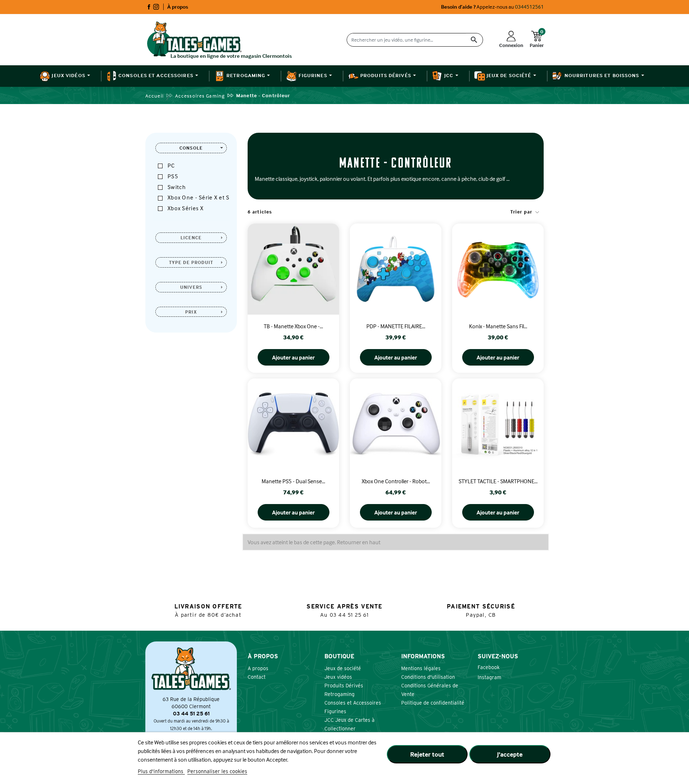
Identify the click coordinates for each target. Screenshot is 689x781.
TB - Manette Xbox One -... (293, 326)
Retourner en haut (358, 542)
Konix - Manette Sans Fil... (498, 326)
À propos (177, 6)
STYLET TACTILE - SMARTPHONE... (498, 481)
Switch (177, 186)
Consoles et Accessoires (352, 703)
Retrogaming (339, 694)
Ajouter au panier (293, 357)
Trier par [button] (522, 211)
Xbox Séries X (186, 208)
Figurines (335, 711)
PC (171, 165)
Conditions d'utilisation (428, 677)
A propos (258, 668)
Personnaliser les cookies (217, 771)
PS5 (173, 176)
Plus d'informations (161, 771)
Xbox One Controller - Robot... (396, 481)
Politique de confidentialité (432, 703)
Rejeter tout (427, 754)
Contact (257, 677)
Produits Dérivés (343, 685)
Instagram (156, 6)
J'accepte (509, 754)
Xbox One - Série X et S (198, 197)
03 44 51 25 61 (349, 615)
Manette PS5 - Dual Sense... (293, 481)
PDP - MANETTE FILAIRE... (395, 326)
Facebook (149, 6)
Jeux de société (342, 668)
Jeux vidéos (338, 677)
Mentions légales (421, 668)
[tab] (191, 148)
